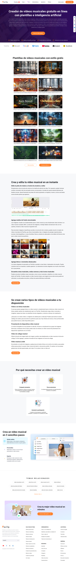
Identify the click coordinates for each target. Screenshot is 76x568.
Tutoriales (63, 534)
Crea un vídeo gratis (38, 33)
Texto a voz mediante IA (46, 529)
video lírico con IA (32, 482)
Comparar (43, 550)
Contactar (62, 531)
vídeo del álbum (57, 482)
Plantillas (16, 2)
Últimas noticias (64, 546)
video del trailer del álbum (32, 486)
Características (44, 560)
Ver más (27, 558)
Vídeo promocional (29, 529)
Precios (49, 2)
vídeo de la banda (60, 486)
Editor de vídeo (29, 553)
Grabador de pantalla (45, 536)
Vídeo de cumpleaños (30, 546)
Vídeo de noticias (29, 534)
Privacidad (63, 560)
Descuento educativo (65, 558)
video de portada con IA (19, 482)
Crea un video (15, 283)
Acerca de (63, 543)
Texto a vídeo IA (44, 534)
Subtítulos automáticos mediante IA (48, 531)
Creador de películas (30, 555)
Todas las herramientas (46, 539)
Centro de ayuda (64, 529)
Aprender (43, 2)
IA (28, 2)
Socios (62, 550)
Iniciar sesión (61, 2)
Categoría (43, 553)
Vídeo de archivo (44, 558)
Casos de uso (44, 548)
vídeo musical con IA (45, 482)
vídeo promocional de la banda (18, 490)
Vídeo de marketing (30, 531)
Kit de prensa (63, 553)
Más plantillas (31, 165)
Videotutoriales (64, 536)
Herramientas (35, 2)
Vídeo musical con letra (30, 543)
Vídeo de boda (29, 541)
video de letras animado (47, 486)
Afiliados (62, 548)
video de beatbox (33, 490)
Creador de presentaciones (31, 550)
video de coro (60, 490)
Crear (23, 2)
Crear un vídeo (69, 2)
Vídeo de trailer (29, 536)
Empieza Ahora (44, 165)
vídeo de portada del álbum (16, 486)
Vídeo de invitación (29, 548)
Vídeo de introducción (30, 539)
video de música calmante (47, 490)
